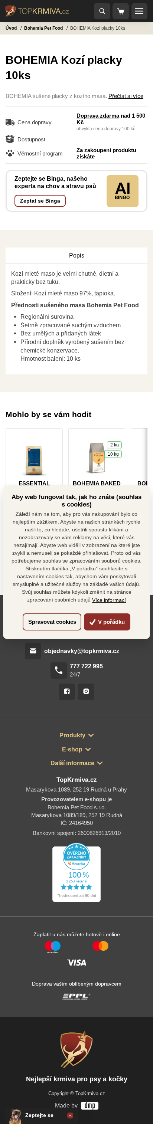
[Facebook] (67, 692)
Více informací (109, 600)
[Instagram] (86, 692)
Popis (76, 255)
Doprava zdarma (97, 116)
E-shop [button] (72, 749)
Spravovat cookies (52, 622)
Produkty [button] (72, 735)
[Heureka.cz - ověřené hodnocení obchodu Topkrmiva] (76, 872)
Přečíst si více (125, 96)
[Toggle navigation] (102, 11)
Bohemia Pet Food (44, 28)
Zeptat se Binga (40, 201)
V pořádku (111, 622)
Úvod (12, 28)
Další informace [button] (72, 763)
